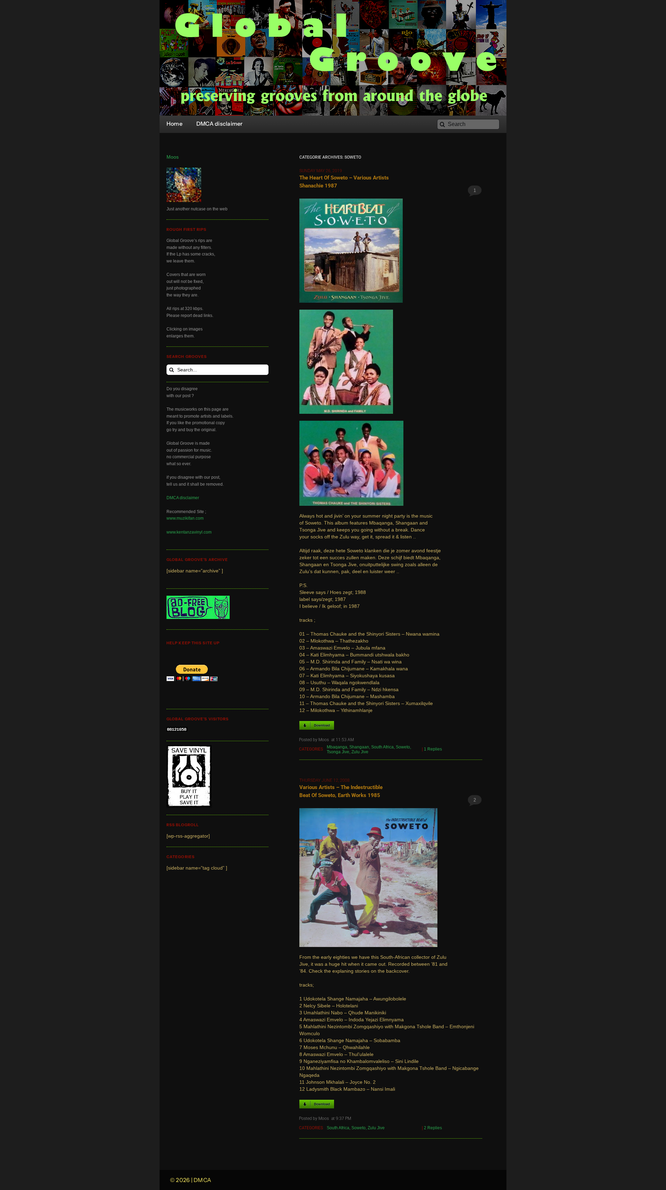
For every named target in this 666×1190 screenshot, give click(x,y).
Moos (172, 157)
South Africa (382, 747)
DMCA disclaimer (182, 497)
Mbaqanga (337, 747)
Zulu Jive (359, 751)
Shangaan (359, 747)
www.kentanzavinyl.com (189, 532)
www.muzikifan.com (185, 518)
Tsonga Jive (338, 751)
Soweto (403, 747)
